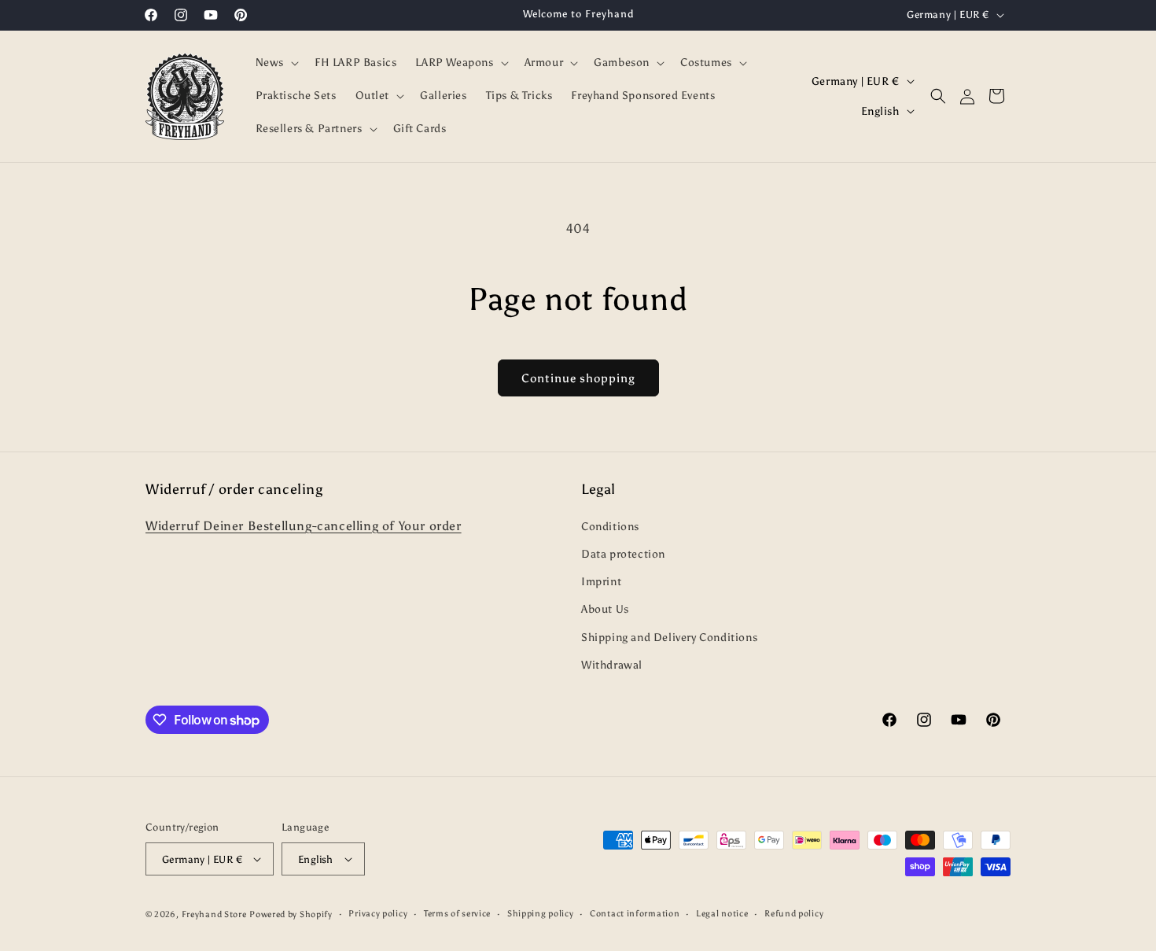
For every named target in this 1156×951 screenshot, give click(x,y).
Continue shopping (578, 378)
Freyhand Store (214, 914)
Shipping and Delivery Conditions (669, 637)
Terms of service (457, 914)
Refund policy (793, 914)
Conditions (610, 526)
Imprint (601, 581)
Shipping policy (540, 914)
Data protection (623, 554)
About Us (605, 609)
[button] (275, 62)
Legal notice (722, 914)
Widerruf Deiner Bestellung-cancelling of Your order (303, 525)
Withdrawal (611, 665)
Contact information (634, 914)
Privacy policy (377, 914)
